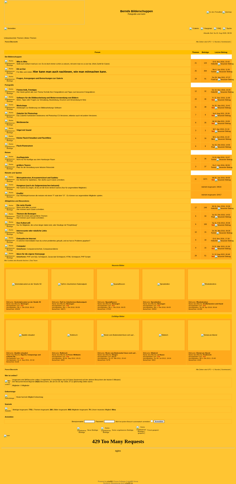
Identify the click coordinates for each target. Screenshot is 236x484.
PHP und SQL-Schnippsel (37, 257)
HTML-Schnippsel (73, 257)
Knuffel (20, 193)
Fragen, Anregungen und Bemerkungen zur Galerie (40, 78)
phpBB (109, 481)
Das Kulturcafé (23, 223)
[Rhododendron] (209, 284)
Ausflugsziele (23, 157)
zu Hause (161, 355)
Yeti (212, 100)
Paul (213, 147)
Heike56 (214, 64)
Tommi (213, 72)
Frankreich (207, 355)
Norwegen (25, 304)
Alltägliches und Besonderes (17, 201)
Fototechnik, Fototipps (27, 90)
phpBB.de (129, 483)
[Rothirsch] (72, 335)
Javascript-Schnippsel (56, 257)
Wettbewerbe (23, 122)
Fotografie (9, 85)
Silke (213, 139)
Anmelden (12, 28)
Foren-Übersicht (11, 42)
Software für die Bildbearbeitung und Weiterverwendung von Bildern (47, 98)
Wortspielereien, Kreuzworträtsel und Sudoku (37, 178)
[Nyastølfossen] (118, 284)
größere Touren (24, 165)
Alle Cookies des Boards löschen (16, 260)
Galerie (196, 28)
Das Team (33, 260)
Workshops (22, 105)
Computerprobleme (50, 249)
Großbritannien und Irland (213, 304)
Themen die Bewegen (26, 214)
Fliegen (115, 355)
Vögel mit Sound (24, 130)
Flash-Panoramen (25, 146)
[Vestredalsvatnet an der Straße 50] (26, 284)
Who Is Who (22, 62)
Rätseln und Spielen (13, 173)
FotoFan (214, 79)
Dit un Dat (21, 69)
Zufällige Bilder (118, 316)
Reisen (8, 152)
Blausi (114, 356)
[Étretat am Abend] (209, 335)
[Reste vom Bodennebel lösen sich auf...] (118, 335)
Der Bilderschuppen (13, 57)
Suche (229, 28)
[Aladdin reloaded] (27, 335)
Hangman (208, 28)
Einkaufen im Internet (26, 239)
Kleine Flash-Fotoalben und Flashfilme (34, 138)
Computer (21, 246)
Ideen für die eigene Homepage (31, 254)
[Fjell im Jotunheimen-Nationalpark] (72, 284)
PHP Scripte (86, 257)
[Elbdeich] (163, 335)
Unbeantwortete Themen (13, 38)
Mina (114, 410)
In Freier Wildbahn (73, 355)
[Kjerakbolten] (163, 284)
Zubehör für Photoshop (27, 113)
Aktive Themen (30, 38)
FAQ (219, 28)
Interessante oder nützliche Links (32, 231)
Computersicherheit (34, 249)
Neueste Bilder (118, 265)
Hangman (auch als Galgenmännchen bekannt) (38, 185)
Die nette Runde (24, 205)
